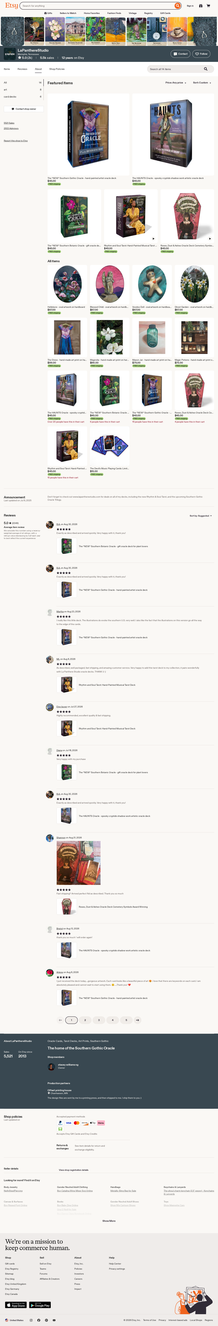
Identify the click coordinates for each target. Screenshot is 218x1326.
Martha (60, 611)
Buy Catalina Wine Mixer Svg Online (75, 1190)
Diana (59, 750)
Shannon (60, 837)
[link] (60, 1020)
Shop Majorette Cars (174, 1205)
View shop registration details (73, 1170)
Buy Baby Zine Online (67, 1205)
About (38, 69)
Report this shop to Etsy (16, 140)
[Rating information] (20, 58)
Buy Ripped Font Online (15, 1205)
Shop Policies (57, 69)
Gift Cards (165, 13)
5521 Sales (9, 123)
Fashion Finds (114, 13)
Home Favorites (92, 13)
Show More (109, 1220)
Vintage (133, 13)
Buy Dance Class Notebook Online (74, 1213)
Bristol (59, 928)
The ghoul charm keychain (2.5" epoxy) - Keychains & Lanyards (189, 1192)
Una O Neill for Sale (66, 1209)
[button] (180, 54)
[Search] (178, 6)
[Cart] (208, 6)
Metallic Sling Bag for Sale (123, 1190)
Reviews (22, 69)
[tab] (23, 82)
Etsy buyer (61, 706)
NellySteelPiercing (13, 1190)
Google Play (40, 1305)
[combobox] (96, 6)
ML (58, 659)
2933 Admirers (11, 128)
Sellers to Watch (68, 13)
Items (7, 69)
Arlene (59, 972)
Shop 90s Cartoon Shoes (122, 1205)
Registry (148, 13)
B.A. (58, 524)
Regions (209, 1320)
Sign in (190, 5)
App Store (16, 1305)
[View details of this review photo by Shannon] (79, 863)
